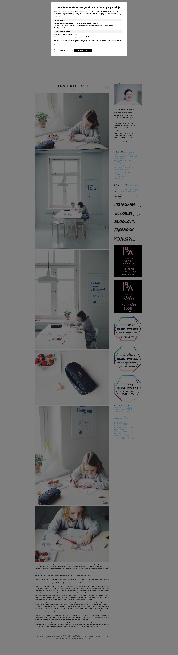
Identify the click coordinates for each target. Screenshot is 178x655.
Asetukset (63, 50)
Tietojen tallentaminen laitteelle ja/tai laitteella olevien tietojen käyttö (75, 23)
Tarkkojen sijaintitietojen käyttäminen (65, 34)
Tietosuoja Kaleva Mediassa (62, 45)
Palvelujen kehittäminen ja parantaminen (66, 28)
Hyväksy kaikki (83, 50)
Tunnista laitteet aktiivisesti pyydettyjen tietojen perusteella (72, 37)
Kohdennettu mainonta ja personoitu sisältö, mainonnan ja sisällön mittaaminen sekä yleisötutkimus (84, 25)
